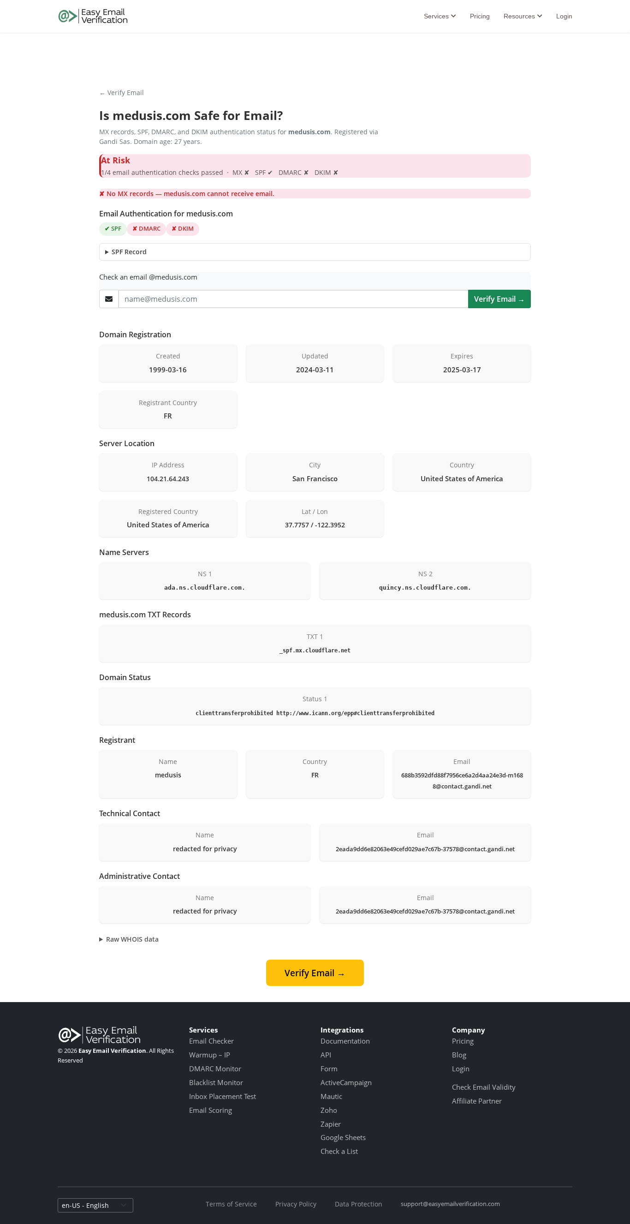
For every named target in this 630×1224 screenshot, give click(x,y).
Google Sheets (343, 1137)
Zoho (329, 1110)
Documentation (345, 1040)
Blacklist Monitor (216, 1082)
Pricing (480, 16)
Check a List (339, 1151)
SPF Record (129, 251)
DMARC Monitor (215, 1068)
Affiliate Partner (477, 1100)
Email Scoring (210, 1110)
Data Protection (358, 1204)
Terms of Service (231, 1204)
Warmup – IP (209, 1054)
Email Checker (211, 1040)
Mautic (331, 1096)
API (326, 1054)
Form (329, 1068)
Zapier (331, 1123)
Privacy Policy (295, 1204)
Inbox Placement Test (222, 1096)
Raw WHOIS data (132, 939)
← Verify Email (121, 92)
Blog (459, 1054)
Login (564, 16)
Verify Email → (499, 299)
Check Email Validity (484, 1087)
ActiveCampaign (346, 1082)
